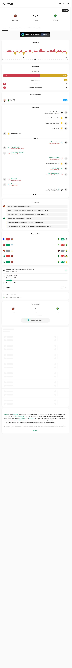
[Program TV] (60, 4)
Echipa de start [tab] (14, 28)
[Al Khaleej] (58, 310)
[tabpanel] (35, 221)
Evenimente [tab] (5, 28)
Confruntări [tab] (37, 28)
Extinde (35, 430)
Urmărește (65, 10)
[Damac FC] (13, 310)
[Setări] (68, 4)
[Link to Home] (7, 4)
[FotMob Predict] (35, 34)
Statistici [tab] (29, 28)
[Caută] (64, 4)
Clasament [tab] (22, 28)
